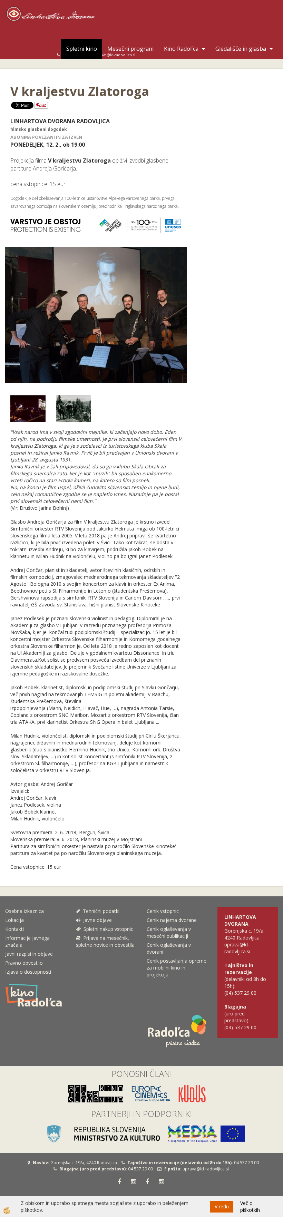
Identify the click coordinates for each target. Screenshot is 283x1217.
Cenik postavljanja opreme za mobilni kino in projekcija (176, 967)
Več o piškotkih (250, 1206)
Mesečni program (130, 48)
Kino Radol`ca (181, 48)
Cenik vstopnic (163, 911)
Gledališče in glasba (240, 48)
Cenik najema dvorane (172, 920)
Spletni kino (81, 48)
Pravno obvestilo (24, 963)
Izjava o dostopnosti (28, 971)
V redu (222, 1206)
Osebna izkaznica (24, 911)
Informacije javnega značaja (27, 941)
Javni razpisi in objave (29, 954)
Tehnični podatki (100, 911)
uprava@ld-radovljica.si (206, 1169)
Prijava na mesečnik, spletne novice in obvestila (105, 941)
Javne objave (96, 920)
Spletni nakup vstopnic (107, 929)
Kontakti (14, 929)
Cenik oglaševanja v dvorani (169, 948)
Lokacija (14, 920)
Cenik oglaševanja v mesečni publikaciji (169, 932)
